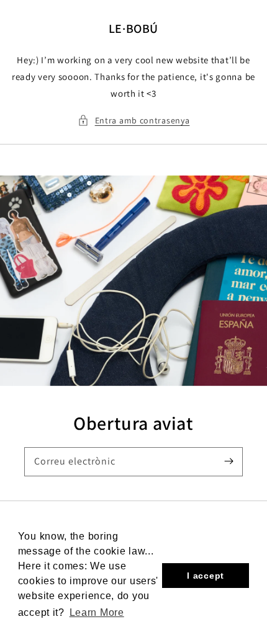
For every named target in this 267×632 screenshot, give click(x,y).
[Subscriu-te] (228, 461)
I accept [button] (205, 576)
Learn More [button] (97, 612)
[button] (134, 120)
